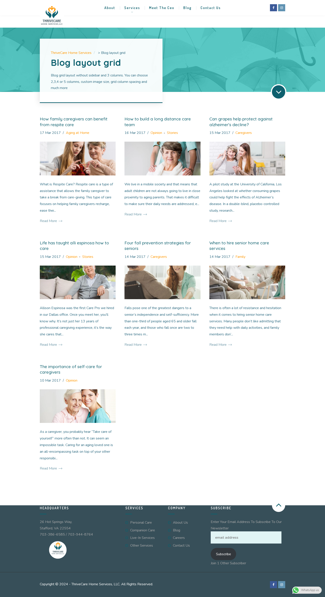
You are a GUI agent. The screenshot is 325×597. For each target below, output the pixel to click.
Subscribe (223, 554)
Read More (49, 221)
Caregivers (243, 132)
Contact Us (211, 8)
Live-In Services (142, 537)
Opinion (156, 132)
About (109, 8)
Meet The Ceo (161, 8)
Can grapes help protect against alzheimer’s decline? (241, 121)
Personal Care (141, 522)
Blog (187, 8)
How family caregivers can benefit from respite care (73, 121)
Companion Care (142, 530)
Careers (179, 537)
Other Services (141, 545)
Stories (172, 132)
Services (132, 8)
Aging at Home (77, 132)
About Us (180, 522)
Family (240, 256)
